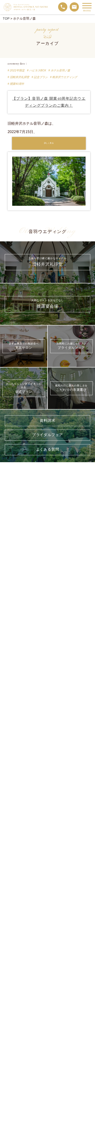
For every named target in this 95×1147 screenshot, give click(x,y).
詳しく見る (49, 143)
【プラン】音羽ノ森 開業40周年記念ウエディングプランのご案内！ (49, 102)
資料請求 (47, 420)
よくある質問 (47, 449)
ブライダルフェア (47, 435)
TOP (6, 18)
